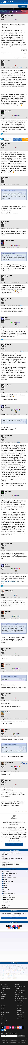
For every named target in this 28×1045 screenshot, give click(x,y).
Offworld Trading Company (21, 998)
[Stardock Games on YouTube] (12, 925)
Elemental (17, 988)
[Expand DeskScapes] (2, 883)
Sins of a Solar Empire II (20, 992)
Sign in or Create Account (14, 844)
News (2, 1016)
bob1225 (7, 61)
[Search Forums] (26, 2)
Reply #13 (3, 442)
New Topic (23, 6)
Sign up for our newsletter (8, 1033)
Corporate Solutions (5, 988)
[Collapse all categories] (27, 871)
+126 (3, 245)
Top (26, 67)
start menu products (17, 966)
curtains (3, 978)
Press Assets (3, 1018)
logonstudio (23, 976)
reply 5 (13, 253)
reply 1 (14, 190)
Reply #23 (3, 736)
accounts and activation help (18, 970)
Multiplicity (3, 996)
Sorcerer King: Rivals (19, 1002)
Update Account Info (21, 1018)
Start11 (2, 990)
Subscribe (21, 1035)
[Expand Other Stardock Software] (2, 893)
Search (8, 9)
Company (3, 1006)
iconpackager (22, 972)
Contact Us (3, 1022)
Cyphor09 (8, 298)
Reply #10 (3, 351)
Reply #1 (3, 67)
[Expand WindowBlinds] (2, 903)
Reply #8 (3, 305)
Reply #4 (3, 184)
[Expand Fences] (2, 885)
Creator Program (4, 1020)
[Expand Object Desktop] (2, 875)
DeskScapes (3, 994)
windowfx (3, 976)
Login (13, 9)
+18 (2, 615)
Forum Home (3, 9)
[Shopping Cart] (24, 2)
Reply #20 (3, 671)
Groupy (2, 998)
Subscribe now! (14, 918)
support (14, 978)
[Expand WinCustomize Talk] (2, 901)
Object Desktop (4, 986)
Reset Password (20, 1016)
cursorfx (14, 974)
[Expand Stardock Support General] (2, 877)
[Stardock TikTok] (14, 928)
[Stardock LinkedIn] (16, 928)
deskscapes (8, 970)
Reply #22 (3, 719)
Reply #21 (3, 700)
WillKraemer (9, 591)
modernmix (9, 978)
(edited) (20, 67)
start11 (3, 974)
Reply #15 (3, 550)
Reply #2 (3, 118)
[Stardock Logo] (8, 2)
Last (26, 58)
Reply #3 (3, 150)
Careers (2, 1014)
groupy (24, 968)
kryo (6, 317)
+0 (2, 19)
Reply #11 (3, 392)
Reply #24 (3, 771)
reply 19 (15, 676)
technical (24, 50)
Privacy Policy (5, 1042)
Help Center (19, 1008)
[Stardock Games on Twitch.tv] (15, 925)
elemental (17, 976)
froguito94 (8, 276)
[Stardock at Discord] (11, 928)
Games (17, 984)
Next (23, 58)
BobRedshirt (9, 15)
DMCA (19, 1042)
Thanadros (8, 435)
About (2, 1008)
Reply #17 (3, 597)
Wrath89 (7, 611)
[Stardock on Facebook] (10, 925)
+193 (3, 115)
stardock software (5, 968)
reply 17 (16, 624)
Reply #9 (3, 327)
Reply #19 (3, 655)
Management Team (5, 1012)
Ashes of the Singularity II (20, 986)
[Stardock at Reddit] (9, 928)
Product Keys (19, 1014)
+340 (3, 766)
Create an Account (21, 1012)
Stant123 (8, 111)
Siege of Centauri (18, 1000)
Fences (2, 992)
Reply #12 (3, 414)
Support (19, 1006)
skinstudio (8, 974)
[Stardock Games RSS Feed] (19, 928)
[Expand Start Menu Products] (2, 899)
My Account (19, 1010)
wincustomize (14, 972)
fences (3, 966)
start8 (3, 970)
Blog (2, 1010)
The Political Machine (19, 996)
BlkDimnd (8, 178)
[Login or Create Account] (22, 2)
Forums (2, 1023)
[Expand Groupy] (2, 887)
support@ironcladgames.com (9, 581)
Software (4, 984)
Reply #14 (3, 498)
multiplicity (19, 968)
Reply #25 (3, 787)
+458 (3, 321)
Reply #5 (3, 228)
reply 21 (15, 744)
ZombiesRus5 (9, 762)
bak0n (7, 221)
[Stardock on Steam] (20, 925)
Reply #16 (3, 573)
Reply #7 (3, 282)
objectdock (13, 968)
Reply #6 (3, 247)
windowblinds (9, 966)
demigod (19, 974)
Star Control (17, 994)
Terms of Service (13, 1042)
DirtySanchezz (9, 240)
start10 (3, 972)
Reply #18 (3, 618)
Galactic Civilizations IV (20, 990)
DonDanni (8, 648)
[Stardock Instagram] (18, 925)
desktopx (8, 972)
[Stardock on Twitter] (7, 925)
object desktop (10, 976)
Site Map (23, 1042)
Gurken (7, 712)
